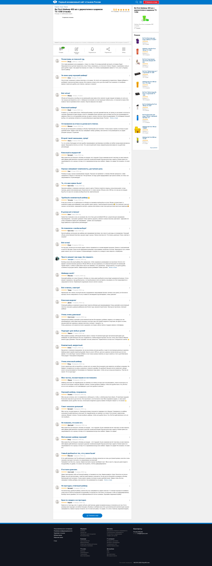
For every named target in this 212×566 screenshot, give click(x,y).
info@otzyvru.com (142, 533)
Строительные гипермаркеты (115, 532)
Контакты (137, 529)
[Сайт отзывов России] (55, 2)
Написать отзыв (152, 2)
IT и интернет (111, 539)
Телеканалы (83, 554)
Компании (83, 539)
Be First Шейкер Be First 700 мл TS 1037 (150, 105)
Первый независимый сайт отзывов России (79, 2)
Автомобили (110, 549)
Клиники (82, 530)
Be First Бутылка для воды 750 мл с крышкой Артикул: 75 (150, 116)
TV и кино (83, 549)
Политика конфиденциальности (63, 531)
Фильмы (82, 551)
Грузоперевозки (85, 541)
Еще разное (153, 147)
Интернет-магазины (112, 541)
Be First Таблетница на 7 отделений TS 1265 (150, 72)
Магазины (110, 529)
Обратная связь (58, 537)
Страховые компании (86, 546)
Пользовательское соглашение (63, 529)
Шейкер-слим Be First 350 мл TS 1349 (149, 49)
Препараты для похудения (88, 534)
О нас (55, 541)
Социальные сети (112, 544)
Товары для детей (112, 535)
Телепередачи (84, 552)
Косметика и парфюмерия (114, 534)
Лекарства (83, 532)
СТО (108, 552)
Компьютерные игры (113, 546)
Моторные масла (112, 556)
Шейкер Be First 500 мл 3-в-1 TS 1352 (149, 82)
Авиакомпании (84, 542)
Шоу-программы (85, 556)
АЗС (108, 551)
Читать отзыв (114, 118)
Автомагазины (111, 554)
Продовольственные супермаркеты (117, 530)
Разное (138, 28)
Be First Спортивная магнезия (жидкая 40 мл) (149, 61)
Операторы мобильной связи (88, 544)
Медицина (83, 529)
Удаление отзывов (59, 533)
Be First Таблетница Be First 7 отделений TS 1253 (149, 93)
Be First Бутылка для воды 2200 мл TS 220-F (149, 38)
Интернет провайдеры (113, 542)
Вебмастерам (58, 535)
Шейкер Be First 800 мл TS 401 (149, 138)
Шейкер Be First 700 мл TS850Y (149, 127)
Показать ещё (93, 515)
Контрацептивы (84, 535)
